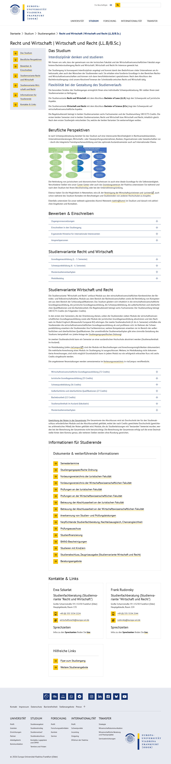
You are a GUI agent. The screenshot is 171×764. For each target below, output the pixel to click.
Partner (13, 736)
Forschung (109, 20)
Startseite (15, 33)
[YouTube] (124, 696)
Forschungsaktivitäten (60, 728)
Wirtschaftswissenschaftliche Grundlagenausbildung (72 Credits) (80, 371)
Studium (94, 20)
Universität (77, 20)
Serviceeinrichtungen (107, 738)
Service (54, 736)
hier (88, 632)
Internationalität (131, 20)
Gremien (13, 728)
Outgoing (75, 736)
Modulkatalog (57, 278)
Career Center (83, 184)
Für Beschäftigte (101, 5)
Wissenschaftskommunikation (110, 728)
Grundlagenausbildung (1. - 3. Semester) (69, 259)
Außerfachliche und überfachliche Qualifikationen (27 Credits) (79, 391)
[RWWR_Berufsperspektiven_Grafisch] (78, 161)
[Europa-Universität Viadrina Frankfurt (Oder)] (28, 12)
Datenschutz (36, 706)
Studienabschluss (37, 736)
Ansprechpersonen (59, 240)
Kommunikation (16, 744)
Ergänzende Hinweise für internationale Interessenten (75, 233)
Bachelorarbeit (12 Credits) (63, 397)
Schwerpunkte (77, 728)
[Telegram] (79, 696)
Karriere (54, 732)
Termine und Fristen (38, 746)
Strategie (102, 724)
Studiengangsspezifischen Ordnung (105, 334)
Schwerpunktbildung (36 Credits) (66, 384)
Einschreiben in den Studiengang (66, 227)
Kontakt (13, 706)
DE (111, 5)
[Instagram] (91, 696)
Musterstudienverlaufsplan (63, 272)
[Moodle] (55, 696)
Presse (79, 706)
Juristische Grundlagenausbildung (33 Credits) (72, 378)
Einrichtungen (15, 732)
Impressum (24, 706)
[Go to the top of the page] (84, 706)
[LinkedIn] (100, 696)
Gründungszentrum (111, 184)
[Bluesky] (116, 696)
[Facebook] (108, 696)
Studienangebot (46, 33)
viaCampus (75, 347)
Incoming (75, 732)
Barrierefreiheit (50, 706)
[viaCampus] (46, 696)
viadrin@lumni (118, 200)
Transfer (152, 20)
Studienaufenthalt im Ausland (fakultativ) (70, 403)
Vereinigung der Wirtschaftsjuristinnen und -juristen (127, 192)
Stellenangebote (66, 706)
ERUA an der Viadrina (79, 740)
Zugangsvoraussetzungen (62, 221)
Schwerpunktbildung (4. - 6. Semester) (68, 265)
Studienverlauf (36, 732)
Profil (12, 724)
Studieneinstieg (36, 728)
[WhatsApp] (71, 696)
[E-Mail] (63, 696)
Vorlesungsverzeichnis (114, 361)
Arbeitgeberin (15, 740)
